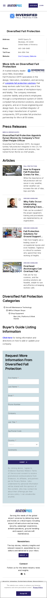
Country (12, 440)
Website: (6, 56)
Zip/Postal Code (14, 431)
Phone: (5, 48)
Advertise (13, 581)
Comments (12, 450)
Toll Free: (6, 52)
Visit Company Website (27, 56)
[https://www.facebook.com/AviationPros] (22, 574)
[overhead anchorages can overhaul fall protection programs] (12, 267)
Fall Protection (30, 166)
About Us (6, 581)
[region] (23, 590)
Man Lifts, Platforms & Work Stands (24, 318)
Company (12, 413)
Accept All (23, 593)
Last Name (13, 387)
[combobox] (23, 444)
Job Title (12, 422)
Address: (6, 39)
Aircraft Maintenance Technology (19, 307)
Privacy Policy (38, 581)
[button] (4, 5)
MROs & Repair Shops (11, 132)
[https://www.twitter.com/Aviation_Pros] (25, 574)
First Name (13, 378)
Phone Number (14, 404)
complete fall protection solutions (20, 83)
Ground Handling (31, 198)
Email (11, 395)
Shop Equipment (17, 313)
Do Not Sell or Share (25, 581)
